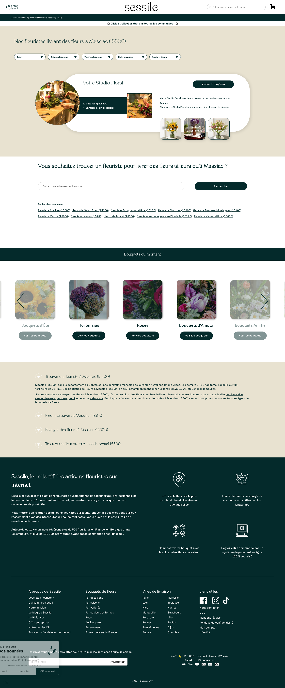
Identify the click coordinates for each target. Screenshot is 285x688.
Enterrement (93, 627)
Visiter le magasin (213, 84)
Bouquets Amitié (196, 325)
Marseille (173, 597)
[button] (7, 682)
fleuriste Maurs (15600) (53, 216)
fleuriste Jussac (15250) (86, 216)
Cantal (93, 384)
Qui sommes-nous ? (41, 602)
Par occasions (94, 597)
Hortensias (35, 325)
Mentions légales (210, 617)
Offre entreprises (39, 622)
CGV (202, 612)
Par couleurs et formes (99, 612)
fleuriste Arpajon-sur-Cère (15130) (133, 210)
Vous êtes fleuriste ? (41, 597)
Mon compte (207, 627)
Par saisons (92, 602)
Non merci (14, 671)
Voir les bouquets (35, 335)
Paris (145, 597)
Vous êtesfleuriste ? (12, 7)
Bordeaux (148, 617)
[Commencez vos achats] (273, 7)
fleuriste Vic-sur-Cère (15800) (213, 216)
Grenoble (173, 632)
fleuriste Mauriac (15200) (174, 210)
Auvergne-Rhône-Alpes (165, 384)
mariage (62, 398)
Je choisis (38, 671)
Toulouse (173, 602)
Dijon (171, 627)
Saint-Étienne (150, 627)
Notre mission (37, 607)
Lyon (145, 602)
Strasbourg (174, 612)
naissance (96, 398)
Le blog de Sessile (40, 612)
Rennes (146, 622)
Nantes (172, 607)
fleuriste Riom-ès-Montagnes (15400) (217, 210)
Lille (170, 617)
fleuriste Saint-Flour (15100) (90, 210)
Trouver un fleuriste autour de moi (50, 632)
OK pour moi (61, 671)
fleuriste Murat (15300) (119, 216)
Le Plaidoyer (36, 617)
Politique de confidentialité (216, 622)
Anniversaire (234, 394)
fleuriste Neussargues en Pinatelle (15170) (164, 216)
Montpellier (149, 612)
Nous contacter (209, 607)
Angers (146, 632)
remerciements (45, 398)
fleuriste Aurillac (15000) (54, 210)
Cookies (205, 632)
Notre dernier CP (39, 627)
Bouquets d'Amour (142, 325)
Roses (89, 325)
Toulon (172, 622)
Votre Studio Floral (103, 82)
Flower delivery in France (101, 632)
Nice (145, 607)
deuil (72, 398)
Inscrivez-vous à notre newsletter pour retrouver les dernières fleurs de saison (80, 651)
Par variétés (92, 607)
